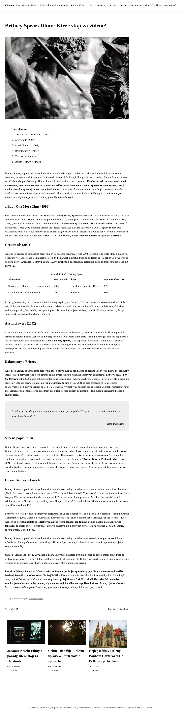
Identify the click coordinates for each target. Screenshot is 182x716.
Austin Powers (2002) (27, 145)
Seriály (122, 5)
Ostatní (112, 5)
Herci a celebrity (97, 5)
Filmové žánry (78, 5)
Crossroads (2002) (25, 139)
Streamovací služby (139, 5)
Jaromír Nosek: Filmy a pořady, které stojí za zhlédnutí (24, 656)
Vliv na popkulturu (25, 156)
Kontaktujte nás (36, 598)
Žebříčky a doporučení (164, 5)
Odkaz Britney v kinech (28, 161)
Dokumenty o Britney (27, 150)
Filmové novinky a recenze (54, 5)
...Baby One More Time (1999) (32, 134)
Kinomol (10, 5)
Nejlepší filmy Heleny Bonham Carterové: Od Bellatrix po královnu (106, 656)
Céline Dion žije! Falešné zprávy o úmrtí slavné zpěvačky (66, 656)
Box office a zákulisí (26, 5)
